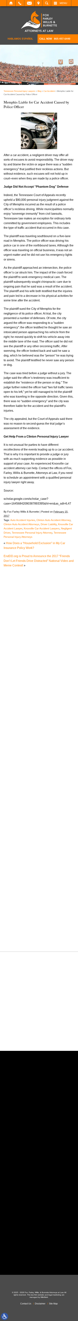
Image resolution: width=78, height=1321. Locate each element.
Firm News (14, 805)
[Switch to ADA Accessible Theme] (4, 1316)
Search (46, 3)
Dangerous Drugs (18, 758)
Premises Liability (18, 879)
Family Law (14, 795)
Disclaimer (40, 1303)
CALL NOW (54, 39)
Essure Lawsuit (17, 791)
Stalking (12, 907)
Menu (63, 3)
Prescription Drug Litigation (24, 884)
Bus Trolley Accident (20, 735)
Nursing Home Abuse (21, 851)
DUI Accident (15, 786)
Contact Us (25, 1303)
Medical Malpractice (20, 828)
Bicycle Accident (17, 725)
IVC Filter (13, 823)
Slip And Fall (15, 898)
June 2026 (14, 683)
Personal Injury (17, 865)
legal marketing (54, 1295)
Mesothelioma (16, 833)
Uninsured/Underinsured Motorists (29, 931)
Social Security (17, 903)
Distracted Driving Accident (24, 767)
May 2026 (13, 687)
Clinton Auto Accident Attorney (53, 520)
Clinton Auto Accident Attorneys (21, 524)
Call (20, 3)
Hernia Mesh (15, 814)
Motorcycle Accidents (20, 837)
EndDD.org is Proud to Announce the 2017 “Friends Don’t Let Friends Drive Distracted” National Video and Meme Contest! (39, 561)
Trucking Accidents (19, 926)
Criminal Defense (18, 753)
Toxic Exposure (17, 917)
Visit (38, 3)
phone (24, 1131)
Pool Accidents (16, 870)
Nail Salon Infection (19, 842)
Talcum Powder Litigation (23, 912)
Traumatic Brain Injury (21, 921)
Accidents (13, 716)
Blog (39, 91)
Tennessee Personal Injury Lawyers (19, 91)
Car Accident (49, 91)
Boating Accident (18, 730)
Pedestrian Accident (20, 861)
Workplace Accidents (20, 935)
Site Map (53, 1303)
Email (29, 3)
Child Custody (16, 800)
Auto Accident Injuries (22, 520)
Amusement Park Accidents (25, 720)
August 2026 (15, 673)
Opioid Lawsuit (16, 856)
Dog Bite (13, 777)
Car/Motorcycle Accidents (23, 744)
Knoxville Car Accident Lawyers (41, 528)
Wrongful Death (17, 940)
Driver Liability (49, 524)
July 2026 (13, 678)
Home (11, 3)
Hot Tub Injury (16, 819)
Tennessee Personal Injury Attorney (32, 532)
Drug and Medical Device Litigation (29, 781)
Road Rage (14, 893)
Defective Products (19, 763)
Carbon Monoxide (18, 749)
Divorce (12, 772)
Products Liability (18, 889)
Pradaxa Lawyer (17, 875)
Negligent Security (19, 847)
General (12, 809)
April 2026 (13, 692)
